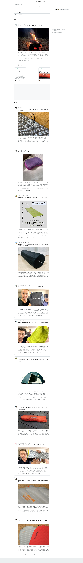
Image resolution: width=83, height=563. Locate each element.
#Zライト (38, 554)
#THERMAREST (39, 315)
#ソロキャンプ (34, 438)
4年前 (22, 107)
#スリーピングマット (21, 473)
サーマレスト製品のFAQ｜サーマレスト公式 (20, 70)
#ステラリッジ (20, 60)
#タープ (39, 399)
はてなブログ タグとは (55, 29)
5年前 (28, 242)
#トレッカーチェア (27, 438)
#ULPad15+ (42, 280)
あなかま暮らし (20, 357)
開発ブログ (63, 29)
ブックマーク (17, 68)
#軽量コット (23, 237)
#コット (19, 237)
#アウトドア (20, 399)
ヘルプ (60, 29)
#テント (36, 399)
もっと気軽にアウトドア (21, 195)
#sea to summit (28, 190)
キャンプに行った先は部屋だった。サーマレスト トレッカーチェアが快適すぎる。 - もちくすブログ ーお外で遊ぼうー (44, 71)
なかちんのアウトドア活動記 (22, 242)
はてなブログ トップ (18, 4)
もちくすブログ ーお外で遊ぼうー (23, 406)
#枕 (18, 190)
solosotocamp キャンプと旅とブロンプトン (24, 478)
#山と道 (37, 280)
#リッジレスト (33, 280)
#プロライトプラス (32, 513)
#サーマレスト (26, 60)
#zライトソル (26, 315)
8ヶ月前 (23, 24)
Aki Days (19, 107)
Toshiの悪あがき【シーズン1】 (22, 285)
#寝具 (39, 473)
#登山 (40, 352)
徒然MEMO (19, 24)
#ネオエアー (26, 513)
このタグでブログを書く (64, 9)
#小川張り (44, 399)
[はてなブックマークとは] (21, 65)
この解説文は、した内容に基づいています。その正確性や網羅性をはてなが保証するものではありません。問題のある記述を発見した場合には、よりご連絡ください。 (19, 15)
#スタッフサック (27, 280)
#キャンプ (28, 237)
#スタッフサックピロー (34, 352)
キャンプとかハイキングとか (22, 150)
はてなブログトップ (55, 30)
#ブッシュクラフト (30, 399)
